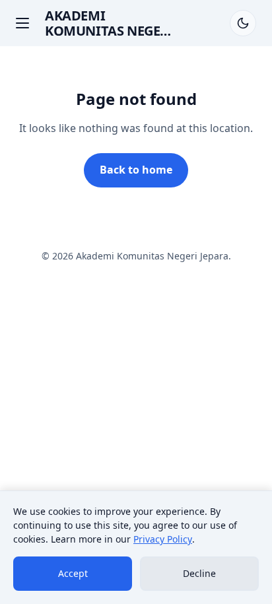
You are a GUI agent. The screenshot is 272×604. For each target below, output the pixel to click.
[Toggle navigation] (22, 23)
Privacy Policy (162, 539)
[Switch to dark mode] (243, 23)
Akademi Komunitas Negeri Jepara (109, 31)
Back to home (136, 169)
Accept (73, 573)
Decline (199, 573)
